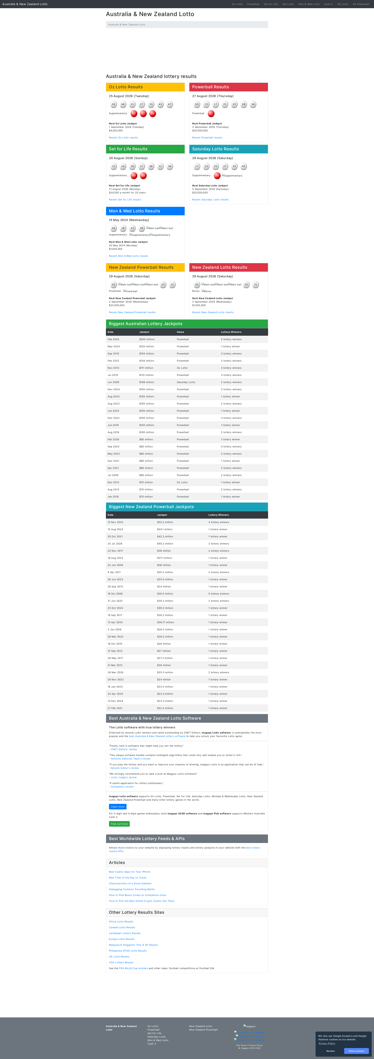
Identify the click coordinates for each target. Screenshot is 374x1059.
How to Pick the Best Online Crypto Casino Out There (141, 900)
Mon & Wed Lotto (309, 4)
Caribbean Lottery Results (125, 933)
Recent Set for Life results (125, 199)
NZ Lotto (342, 4)
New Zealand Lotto (200, 1026)
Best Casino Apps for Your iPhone (129, 871)
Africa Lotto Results (121, 921)
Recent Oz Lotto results (123, 137)
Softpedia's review (122, 786)
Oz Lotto (237, 4)
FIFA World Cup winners (133, 968)
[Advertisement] (187, 50)
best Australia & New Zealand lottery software (157, 736)
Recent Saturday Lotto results (210, 199)
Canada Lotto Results (122, 927)
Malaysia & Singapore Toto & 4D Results (133, 944)
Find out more (119, 823)
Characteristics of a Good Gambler (130, 883)
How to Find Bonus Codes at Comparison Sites (137, 895)
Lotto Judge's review (124, 777)
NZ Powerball (361, 4)
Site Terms (241, 1045)
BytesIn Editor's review (125, 767)
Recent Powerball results (207, 137)
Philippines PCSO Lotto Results (128, 950)
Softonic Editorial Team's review (131, 758)
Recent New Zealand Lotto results (213, 312)
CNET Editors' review (124, 749)
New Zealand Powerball (203, 1029)
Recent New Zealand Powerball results (132, 312)
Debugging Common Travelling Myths (132, 889)
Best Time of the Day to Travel (127, 877)
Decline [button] (331, 1051)
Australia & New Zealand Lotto (25, 4)
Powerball (253, 4)
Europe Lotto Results (122, 939)
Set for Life (271, 4)
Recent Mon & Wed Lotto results (128, 255)
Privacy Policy (256, 1045)
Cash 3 (328, 4)
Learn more (118, 806)
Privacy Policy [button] (327, 1043)
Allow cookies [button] (356, 1051)
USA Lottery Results (121, 962)
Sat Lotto (288, 4)
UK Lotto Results (119, 956)
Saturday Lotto (157, 1036)
